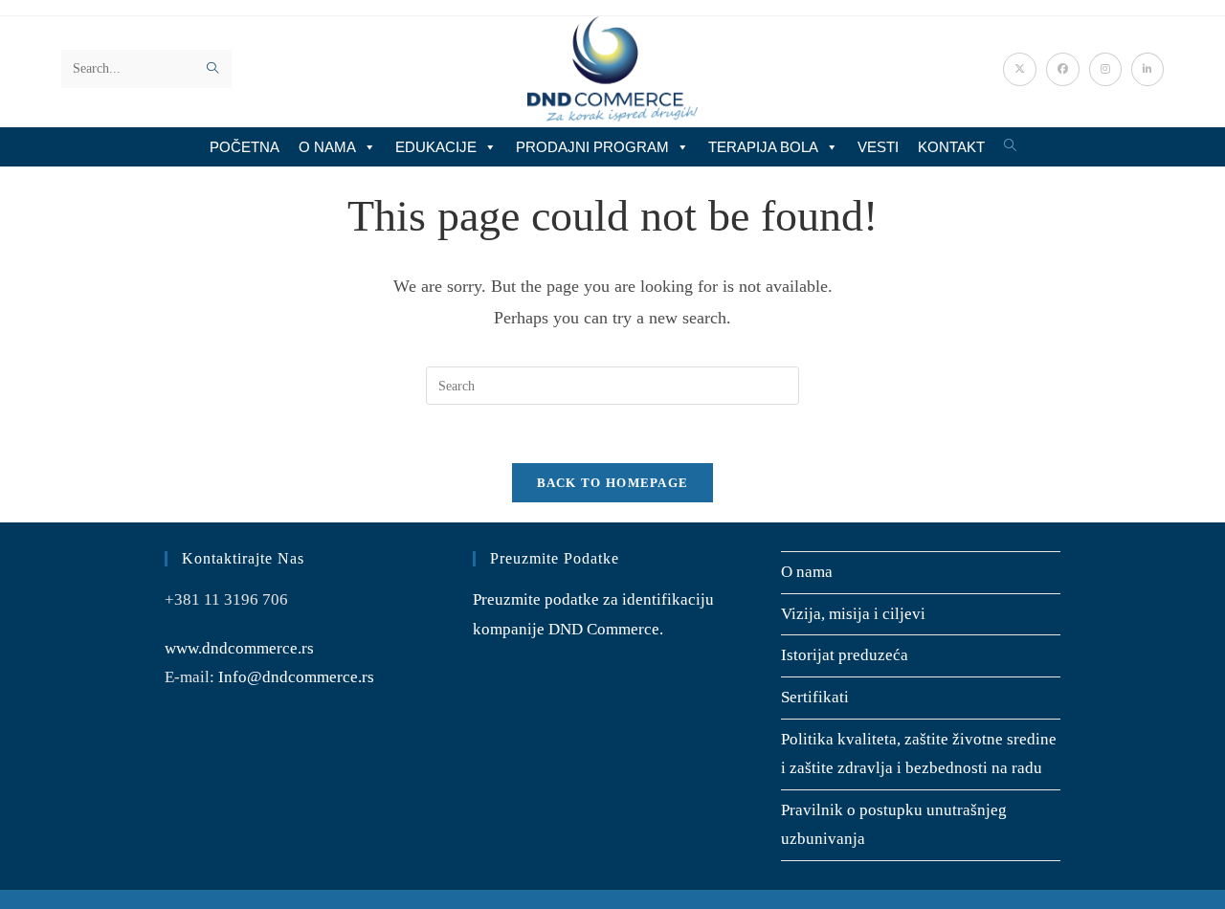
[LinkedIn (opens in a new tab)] (1147, 69)
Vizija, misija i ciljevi (853, 614)
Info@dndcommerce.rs (296, 677)
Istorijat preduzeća (844, 655)
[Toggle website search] (1010, 146)
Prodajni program (592, 147)
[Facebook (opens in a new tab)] (1063, 69)
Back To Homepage (613, 483)
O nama (327, 147)
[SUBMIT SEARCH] (213, 69)
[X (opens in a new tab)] (1019, 69)
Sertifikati (815, 697)
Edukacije (436, 147)
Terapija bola (763, 147)
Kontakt (951, 147)
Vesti (878, 147)
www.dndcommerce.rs (239, 648)
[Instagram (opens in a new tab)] (1105, 69)
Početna (244, 147)
